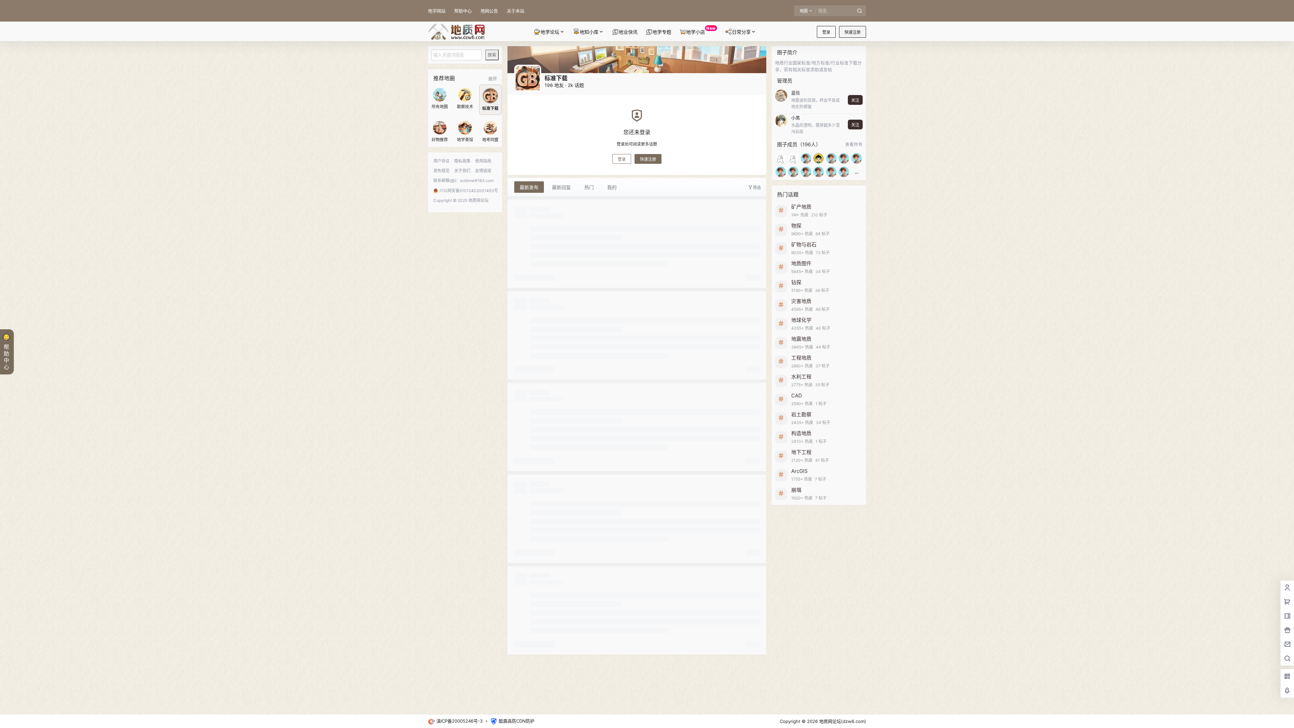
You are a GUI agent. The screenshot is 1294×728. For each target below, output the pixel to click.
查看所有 (854, 144)
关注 (855, 100)
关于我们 (462, 170)
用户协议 (441, 160)
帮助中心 (463, 10)
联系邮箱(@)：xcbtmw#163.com (463, 180)
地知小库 (589, 32)
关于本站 (515, 10)
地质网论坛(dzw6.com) (842, 721)
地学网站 (436, 10)
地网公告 (489, 10)
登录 (826, 32)
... (857, 172)
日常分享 (741, 32)
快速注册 (852, 32)
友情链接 (483, 170)
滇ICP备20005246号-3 (459, 721)
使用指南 (483, 160)
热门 (589, 187)
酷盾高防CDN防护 (516, 721)
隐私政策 (462, 160)
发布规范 (441, 170)
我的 (612, 187)
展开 (492, 78)
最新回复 (561, 187)
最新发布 (529, 187)
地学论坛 (550, 32)
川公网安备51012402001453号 (466, 190)
